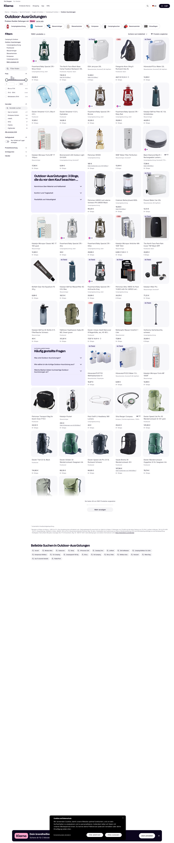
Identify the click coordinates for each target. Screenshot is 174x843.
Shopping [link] (14, 12)
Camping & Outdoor (11, 39)
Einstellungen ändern (62, 835)
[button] (154, 6)
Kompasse (10, 56)
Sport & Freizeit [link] (25, 12)
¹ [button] (65, 77)
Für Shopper (8, 1)
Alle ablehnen (94, 835)
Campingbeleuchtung (14, 45)
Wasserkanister (12, 53)
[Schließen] (123, 818)
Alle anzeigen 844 (11, 132)
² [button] (98, 166)
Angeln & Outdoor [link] (38, 12)
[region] (88, 828)
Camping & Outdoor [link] (52, 12)
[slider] (6, 80)
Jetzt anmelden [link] (147, 836)
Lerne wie (40, 21)
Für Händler (16, 1)
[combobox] (137, 34)
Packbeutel (10, 48)
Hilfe (48, 6)
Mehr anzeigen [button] (100, 510)
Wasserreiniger (12, 51)
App (42, 6)
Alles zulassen (113, 835)
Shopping (36, 6)
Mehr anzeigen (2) (13, 62)
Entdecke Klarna (24, 6)
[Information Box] (44, 34)
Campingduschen (12, 59)
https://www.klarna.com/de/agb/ (124, 533)
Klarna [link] (7, 12)
